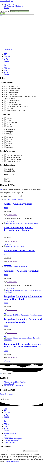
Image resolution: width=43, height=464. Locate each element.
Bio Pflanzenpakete (13, 88)
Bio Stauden (11, 102)
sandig (9, 145)
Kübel (9, 126)
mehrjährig (10, 171)
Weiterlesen (7, 244)
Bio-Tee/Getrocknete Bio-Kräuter (17, 106)
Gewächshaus (11, 122)
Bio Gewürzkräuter (13, 90)
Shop (5, 54)
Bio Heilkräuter (12, 92)
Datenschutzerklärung (12, 461)
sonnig (9, 134)
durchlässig (10, 137)
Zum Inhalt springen (6, 1)
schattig (9, 132)
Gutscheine (10, 108)
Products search (5, 11)
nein (8, 181)
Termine (6, 60)
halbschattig (10, 130)
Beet (8, 120)
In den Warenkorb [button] (9, 221)
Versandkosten (12, 215)
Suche (2, 13)
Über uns (7, 56)
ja (7, 179)
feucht (9, 139)
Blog (5, 58)
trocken (9, 147)
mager (9, 143)
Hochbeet (10, 124)
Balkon (9, 118)
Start (5, 53)
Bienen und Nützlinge (14, 155)
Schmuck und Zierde (13, 161)
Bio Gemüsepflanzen (13, 104)
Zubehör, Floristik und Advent (16, 110)
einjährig (9, 169)
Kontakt (6, 62)
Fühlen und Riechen (13, 159)
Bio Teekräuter (11, 94)
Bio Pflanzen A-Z (12, 86)
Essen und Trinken (13, 157)
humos (9, 141)
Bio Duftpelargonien (13, 100)
